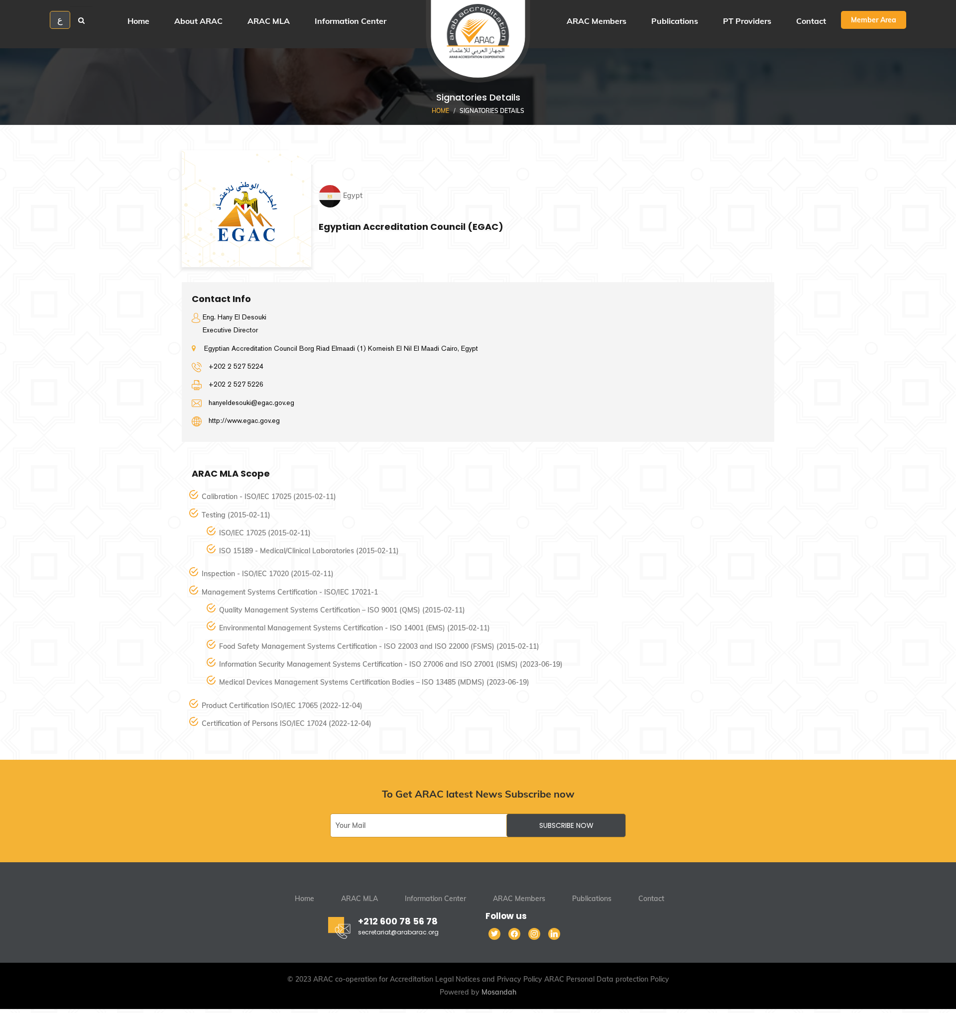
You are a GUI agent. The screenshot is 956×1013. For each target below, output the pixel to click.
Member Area (873, 19)
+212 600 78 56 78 (398, 921)
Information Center (435, 898)
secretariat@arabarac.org (398, 932)
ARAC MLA (359, 898)
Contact (651, 898)
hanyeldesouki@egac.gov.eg (251, 402)
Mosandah (498, 992)
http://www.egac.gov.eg (244, 420)
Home (440, 110)
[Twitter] (494, 933)
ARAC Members (519, 898)
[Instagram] (534, 933)
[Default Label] (554, 933)
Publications (591, 898)
